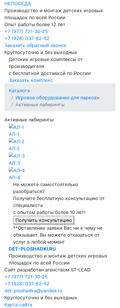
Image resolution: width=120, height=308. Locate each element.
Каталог (18, 90)
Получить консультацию (43, 220)
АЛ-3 (14, 163)
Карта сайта (18, 304)
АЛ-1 (14, 134)
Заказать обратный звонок (35, 45)
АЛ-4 (14, 177)
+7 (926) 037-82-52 (27, 38)
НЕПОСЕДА (17, 3)
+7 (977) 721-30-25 (26, 31)
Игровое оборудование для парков (56, 97)
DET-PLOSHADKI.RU (32, 249)
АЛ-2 (14, 148)
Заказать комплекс (31, 80)
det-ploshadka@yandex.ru (33, 290)
